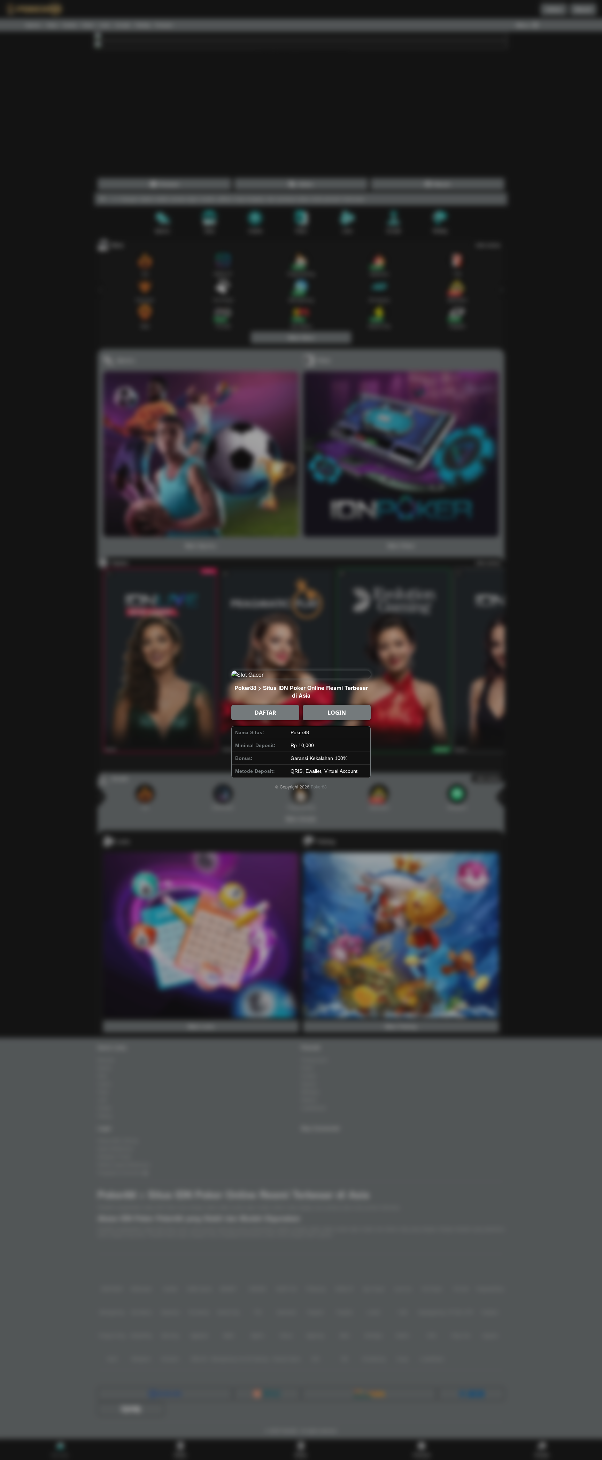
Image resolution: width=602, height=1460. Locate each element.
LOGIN (336, 712)
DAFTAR (265, 712)
